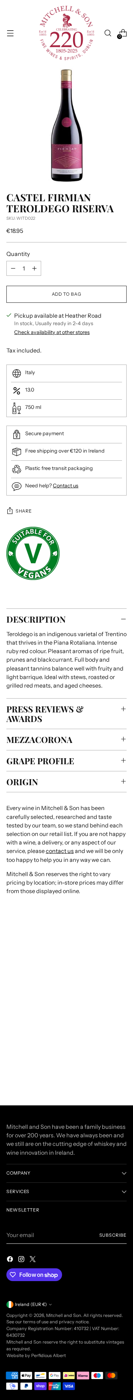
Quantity (18, 253)
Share (24, 511)
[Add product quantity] (34, 268)
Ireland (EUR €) (31, 1304)
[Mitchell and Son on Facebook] (10, 1260)
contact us (60, 850)
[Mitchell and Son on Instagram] (22, 1260)
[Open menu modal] (10, 33)
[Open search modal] (107, 33)
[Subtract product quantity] (13, 268)
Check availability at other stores (52, 332)
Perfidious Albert (48, 1355)
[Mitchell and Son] (67, 33)
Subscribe (113, 1235)
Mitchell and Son (63, 1315)
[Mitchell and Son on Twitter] (33, 1260)
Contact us (65, 485)
